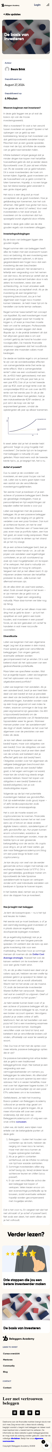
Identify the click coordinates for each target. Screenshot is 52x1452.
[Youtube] (37, 1412)
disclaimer (15, 1438)
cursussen (21, 1122)
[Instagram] (22, 1412)
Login (37, 5)
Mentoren (8, 1360)
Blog (5, 1372)
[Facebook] (29, 1412)
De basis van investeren (22, 1328)
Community (9, 1366)
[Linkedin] (14, 1412)
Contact (7, 1388)
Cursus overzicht (11, 1354)
